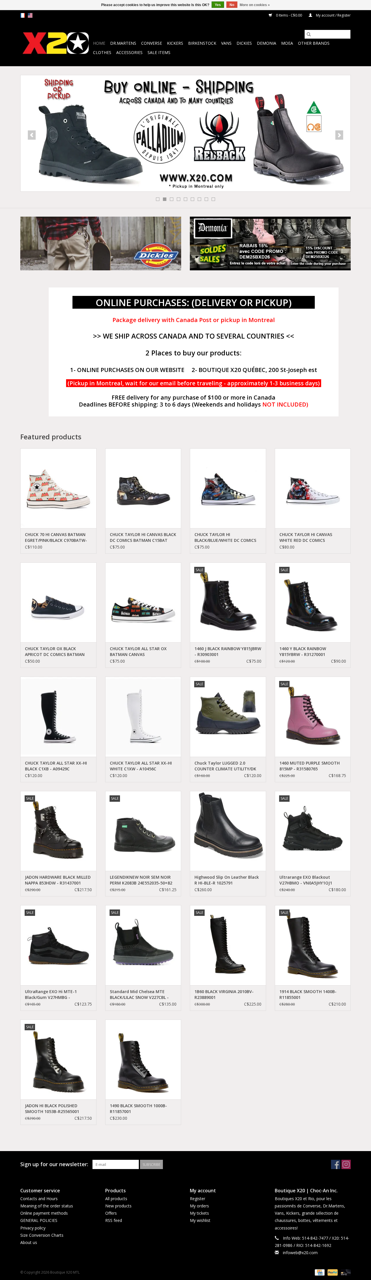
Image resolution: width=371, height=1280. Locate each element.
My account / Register (333, 15)
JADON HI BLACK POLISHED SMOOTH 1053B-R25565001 (52, 1108)
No (232, 5)
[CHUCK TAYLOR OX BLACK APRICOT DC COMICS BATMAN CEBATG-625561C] (58, 602)
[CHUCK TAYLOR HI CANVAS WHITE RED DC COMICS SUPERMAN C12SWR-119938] (313, 488)
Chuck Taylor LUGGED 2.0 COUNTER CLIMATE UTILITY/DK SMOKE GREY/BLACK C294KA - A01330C (225, 766)
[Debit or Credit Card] (345, 1272)
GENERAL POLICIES (38, 1220)
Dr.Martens (123, 43)
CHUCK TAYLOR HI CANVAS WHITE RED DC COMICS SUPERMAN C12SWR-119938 (306, 537)
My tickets (199, 1213)
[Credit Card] (319, 1272)
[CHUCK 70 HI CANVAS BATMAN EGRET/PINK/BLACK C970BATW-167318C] (58, 488)
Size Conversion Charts (41, 1235)
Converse (151, 43)
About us (28, 1242)
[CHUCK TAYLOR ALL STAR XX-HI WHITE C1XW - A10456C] (143, 716)
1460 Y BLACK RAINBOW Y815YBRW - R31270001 (302, 651)
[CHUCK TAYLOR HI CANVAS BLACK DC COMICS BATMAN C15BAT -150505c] (143, 488)
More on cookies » (255, 5)
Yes (218, 5)
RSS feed (113, 1220)
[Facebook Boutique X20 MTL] (335, 1164)
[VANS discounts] (185, 133)
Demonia (266, 43)
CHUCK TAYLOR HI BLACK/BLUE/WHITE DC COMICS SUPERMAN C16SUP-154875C (225, 537)
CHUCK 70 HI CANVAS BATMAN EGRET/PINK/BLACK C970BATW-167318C (56, 537)
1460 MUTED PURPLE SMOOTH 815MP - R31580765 (309, 766)
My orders (199, 1206)
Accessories (129, 52)
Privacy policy (33, 1228)
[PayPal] (332, 1272)
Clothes (102, 52)
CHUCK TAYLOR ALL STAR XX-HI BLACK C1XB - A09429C (56, 766)
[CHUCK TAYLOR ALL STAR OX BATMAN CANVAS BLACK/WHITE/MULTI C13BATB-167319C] (143, 602)
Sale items (159, 52)
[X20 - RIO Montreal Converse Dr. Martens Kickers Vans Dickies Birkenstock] (55, 43)
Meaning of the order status (46, 1206)
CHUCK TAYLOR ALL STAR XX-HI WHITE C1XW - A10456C (141, 766)
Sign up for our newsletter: (54, 1164)
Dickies (244, 43)
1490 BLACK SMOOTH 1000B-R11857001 (138, 1108)
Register (197, 1198)
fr (22, 15)
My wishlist (200, 1220)
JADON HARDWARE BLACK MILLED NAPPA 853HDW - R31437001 (58, 880)
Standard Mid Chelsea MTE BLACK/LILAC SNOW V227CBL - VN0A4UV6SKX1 (139, 994)
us (30, 15)
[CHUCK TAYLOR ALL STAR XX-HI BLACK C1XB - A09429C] (58, 716)
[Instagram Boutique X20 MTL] (346, 1164)
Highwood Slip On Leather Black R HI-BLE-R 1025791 (226, 880)
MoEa (287, 43)
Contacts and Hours (39, 1198)
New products (118, 1206)
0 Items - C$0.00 (289, 15)
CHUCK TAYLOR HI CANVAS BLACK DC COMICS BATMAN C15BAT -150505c (143, 537)
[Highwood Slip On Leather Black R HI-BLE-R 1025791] (228, 831)
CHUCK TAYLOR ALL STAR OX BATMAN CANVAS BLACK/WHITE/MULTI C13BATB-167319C (141, 651)
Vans (226, 43)
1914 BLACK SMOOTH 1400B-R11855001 (308, 994)
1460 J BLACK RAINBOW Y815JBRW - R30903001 (227, 651)
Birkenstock (202, 43)
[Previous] (32, 135)
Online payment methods (44, 1213)
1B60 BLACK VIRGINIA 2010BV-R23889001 (224, 994)
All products (116, 1198)
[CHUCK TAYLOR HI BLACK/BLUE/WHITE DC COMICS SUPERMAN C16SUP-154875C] (228, 488)
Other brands (314, 43)
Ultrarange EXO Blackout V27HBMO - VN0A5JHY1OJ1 (305, 880)
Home (99, 43)
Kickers (175, 43)
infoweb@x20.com (300, 1252)
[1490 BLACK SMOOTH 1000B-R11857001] (143, 1059)
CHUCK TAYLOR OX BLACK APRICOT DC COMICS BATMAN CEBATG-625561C (55, 651)
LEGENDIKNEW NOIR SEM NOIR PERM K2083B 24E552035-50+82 (141, 880)
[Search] (308, 34)
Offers (111, 1213)
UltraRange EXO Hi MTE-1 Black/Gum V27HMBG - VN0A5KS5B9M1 (51, 994)
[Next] (339, 135)
